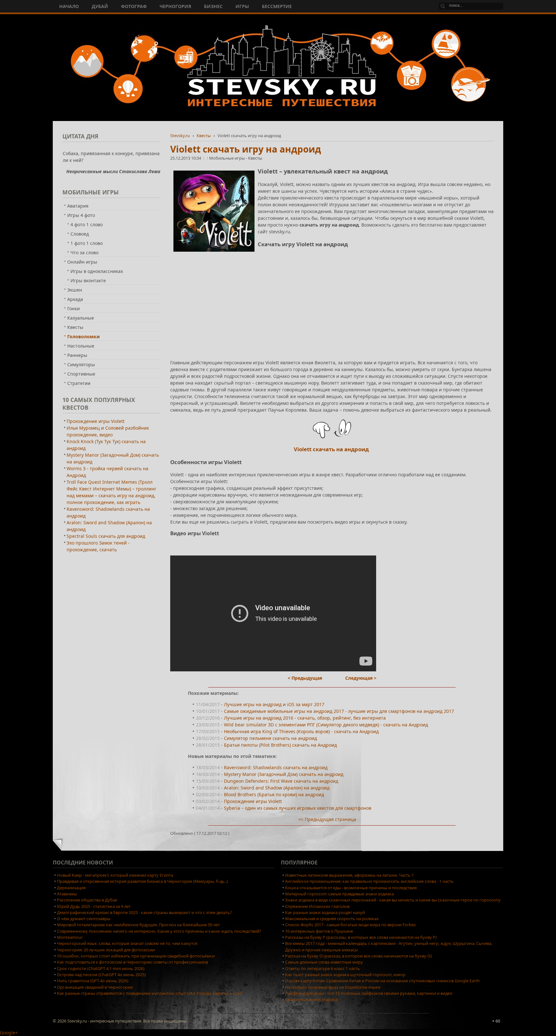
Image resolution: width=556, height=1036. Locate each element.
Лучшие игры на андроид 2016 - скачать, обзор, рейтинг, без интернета (305, 718)
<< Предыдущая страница (327, 819)
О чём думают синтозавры (83, 918)
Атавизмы (67, 894)
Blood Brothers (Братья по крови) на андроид (274, 794)
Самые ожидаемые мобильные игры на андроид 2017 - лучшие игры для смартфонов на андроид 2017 (339, 711)
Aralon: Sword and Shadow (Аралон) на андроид (276, 788)
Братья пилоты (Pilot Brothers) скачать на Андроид (280, 745)
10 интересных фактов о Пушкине (319, 931)
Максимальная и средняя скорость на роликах (332, 918)
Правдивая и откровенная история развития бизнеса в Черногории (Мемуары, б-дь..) (142, 881)
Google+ (9, 1033)
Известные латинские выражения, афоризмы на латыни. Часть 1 (349, 875)
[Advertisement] (332, 300)
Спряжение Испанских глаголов (317, 906)
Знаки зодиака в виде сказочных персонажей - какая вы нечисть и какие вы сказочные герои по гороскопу (393, 900)
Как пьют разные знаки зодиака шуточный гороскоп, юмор (345, 974)
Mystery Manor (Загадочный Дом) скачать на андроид (283, 774)
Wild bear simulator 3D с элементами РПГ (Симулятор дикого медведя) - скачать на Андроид (326, 725)
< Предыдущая (305, 678)
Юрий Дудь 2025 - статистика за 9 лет (94, 906)
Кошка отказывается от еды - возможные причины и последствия (351, 888)
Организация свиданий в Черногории (95, 987)
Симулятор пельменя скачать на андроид (270, 738)
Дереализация (71, 888)
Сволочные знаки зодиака (311, 999)
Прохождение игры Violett (253, 801)
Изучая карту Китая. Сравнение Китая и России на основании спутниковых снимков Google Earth (382, 981)
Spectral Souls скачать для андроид (106, 536)
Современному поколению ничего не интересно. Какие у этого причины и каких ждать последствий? (159, 931)
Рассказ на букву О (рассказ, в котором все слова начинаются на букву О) (358, 956)
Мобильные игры (227, 158)
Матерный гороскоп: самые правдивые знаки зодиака (339, 894)
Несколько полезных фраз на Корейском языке (332, 987)
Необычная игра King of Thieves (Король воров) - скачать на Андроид (301, 731)
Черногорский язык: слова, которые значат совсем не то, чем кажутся (127, 943)
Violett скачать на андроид (331, 449)
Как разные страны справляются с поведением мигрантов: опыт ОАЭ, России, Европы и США (149, 993)
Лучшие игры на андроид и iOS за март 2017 (274, 704)
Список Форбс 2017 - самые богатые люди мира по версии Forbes (350, 925)
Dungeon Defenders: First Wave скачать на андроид (281, 781)
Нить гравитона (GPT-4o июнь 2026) (92, 981)
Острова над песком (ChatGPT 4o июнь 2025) (101, 974)
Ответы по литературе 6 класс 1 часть (322, 968)
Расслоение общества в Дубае (87, 900)
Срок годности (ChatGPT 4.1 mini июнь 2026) (100, 968)
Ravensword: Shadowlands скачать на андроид (276, 767)
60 (498, 1021)
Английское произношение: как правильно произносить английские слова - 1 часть (369, 881)
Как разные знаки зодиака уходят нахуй (325, 912)
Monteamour (70, 937)
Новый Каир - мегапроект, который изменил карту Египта (115, 875)
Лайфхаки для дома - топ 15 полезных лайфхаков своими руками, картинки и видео (368, 993)
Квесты (204, 135)
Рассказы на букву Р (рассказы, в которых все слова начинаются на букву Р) (361, 937)
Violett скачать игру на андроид (245, 149)
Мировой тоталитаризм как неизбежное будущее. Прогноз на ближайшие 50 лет (138, 925)
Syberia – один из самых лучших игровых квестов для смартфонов (297, 808)
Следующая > (360, 678)
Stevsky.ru (180, 135)
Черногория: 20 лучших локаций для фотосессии (106, 950)
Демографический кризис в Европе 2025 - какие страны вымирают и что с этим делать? (144, 912)
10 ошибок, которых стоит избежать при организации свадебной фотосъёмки (136, 956)
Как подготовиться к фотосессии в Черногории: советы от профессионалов (132, 962)
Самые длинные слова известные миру (324, 962)
